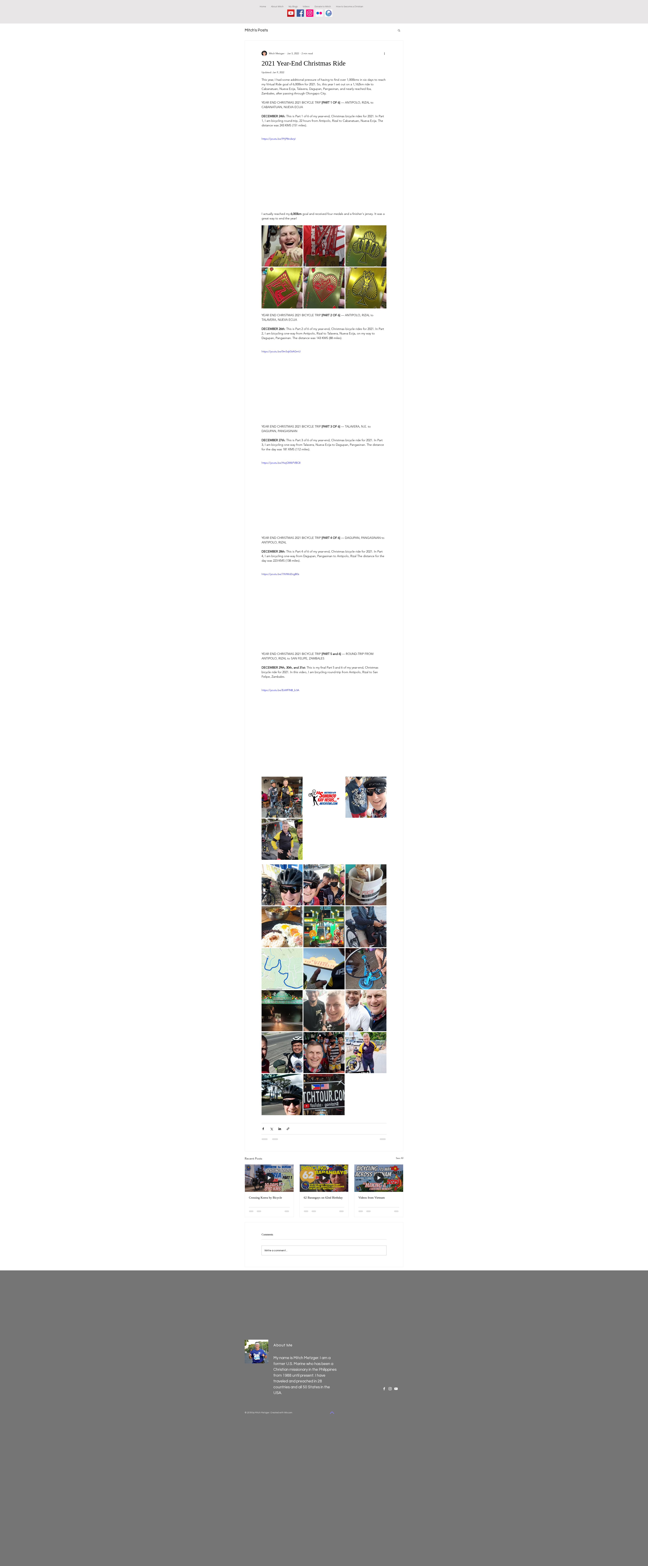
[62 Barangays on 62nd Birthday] (324, 1178)
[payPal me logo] (328, 13)
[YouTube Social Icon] (290, 13)
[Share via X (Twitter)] (271, 1128)
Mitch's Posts (256, 30)
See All (399, 1158)
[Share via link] (288, 1128)
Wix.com (288, 1412)
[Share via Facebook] (263, 1128)
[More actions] (384, 53)
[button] (399, 30)
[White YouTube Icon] (396, 1389)
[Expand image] (282, 245)
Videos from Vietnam (371, 1197)
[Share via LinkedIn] (279, 1128)
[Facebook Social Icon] (300, 13)
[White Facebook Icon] (384, 1389)
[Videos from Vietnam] (378, 1178)
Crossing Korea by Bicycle (265, 1197)
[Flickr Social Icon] (319, 13)
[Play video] (324, 172)
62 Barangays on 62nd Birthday (323, 1197)
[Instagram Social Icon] (309, 13)
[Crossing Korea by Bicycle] (269, 1178)
